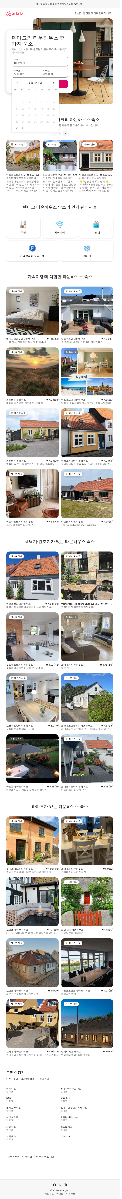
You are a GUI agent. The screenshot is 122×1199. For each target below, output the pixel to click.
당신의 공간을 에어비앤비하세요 (93, 13)
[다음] (65, 133)
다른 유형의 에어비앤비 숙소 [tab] (20, 1078)
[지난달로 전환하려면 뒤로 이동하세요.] (17, 83)
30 (16, 128)
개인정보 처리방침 (54, 1193)
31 (23, 128)
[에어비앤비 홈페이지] (14, 13)
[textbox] (25, 74)
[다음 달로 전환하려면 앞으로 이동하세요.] (54, 83)
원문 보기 (78, 4)
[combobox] (39, 63)
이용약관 (70, 1193)
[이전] (54, 133)
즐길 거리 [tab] (44, 1078)
